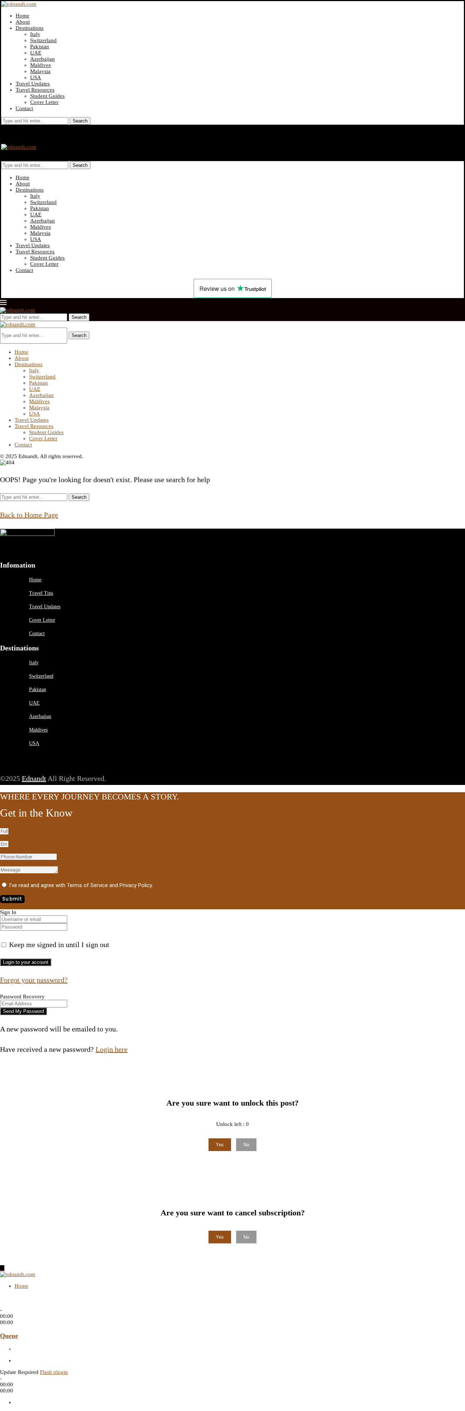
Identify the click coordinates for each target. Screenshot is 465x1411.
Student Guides (47, 96)
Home (22, 16)
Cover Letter (44, 102)
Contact (24, 108)
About (23, 22)
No (246, 1144)
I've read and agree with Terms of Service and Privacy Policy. (81, 885)
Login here (112, 1049)
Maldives (40, 65)
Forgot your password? (34, 980)
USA (35, 77)
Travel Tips (41, 593)
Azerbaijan (42, 59)
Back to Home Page (29, 515)
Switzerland (43, 40)
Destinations (30, 28)
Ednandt (34, 778)
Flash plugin (54, 1372)
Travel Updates (33, 84)
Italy (35, 34)
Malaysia (40, 71)
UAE (35, 53)
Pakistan (39, 46)
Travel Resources (35, 90)
